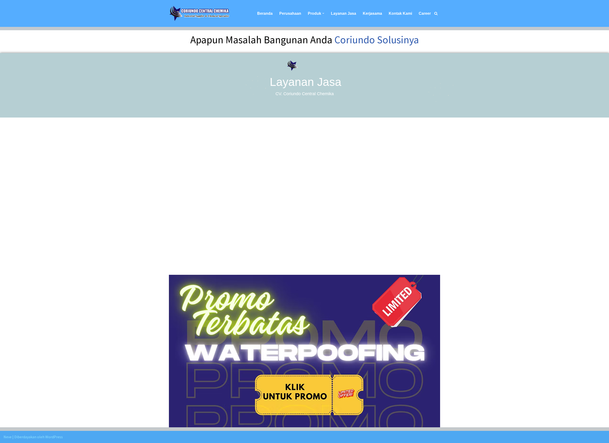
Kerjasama (372, 13)
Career (425, 13)
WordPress (54, 436)
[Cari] (436, 13)
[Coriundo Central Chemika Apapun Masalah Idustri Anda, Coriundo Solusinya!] (199, 13)
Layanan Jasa (343, 13)
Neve (8, 436)
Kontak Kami (400, 13)
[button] (323, 13)
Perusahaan (290, 13)
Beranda (265, 13)
